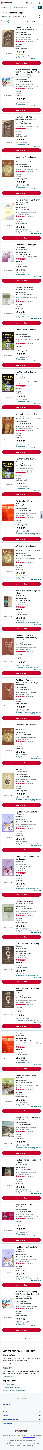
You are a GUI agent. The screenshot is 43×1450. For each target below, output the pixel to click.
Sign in (34, 3)
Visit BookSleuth (8, 1377)
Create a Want (7, 1364)
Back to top (21, 1398)
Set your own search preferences (14, 1390)
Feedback (41, 514)
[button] (36, 59)
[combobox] (24, 7)
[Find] (40, 7)
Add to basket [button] (21, 63)
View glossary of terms (11, 1387)
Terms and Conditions (29, 1437)
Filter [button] (6, 21)
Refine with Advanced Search (15, 16)
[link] (39, 16)
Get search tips (8, 1384)
